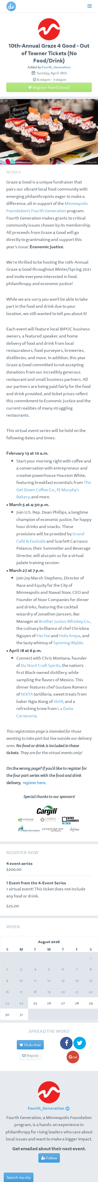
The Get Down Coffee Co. (53, 486)
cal (74, 1057)
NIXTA (27, 694)
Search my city (19, 1177)
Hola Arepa (69, 635)
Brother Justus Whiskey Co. (64, 621)
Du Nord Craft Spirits (40, 665)
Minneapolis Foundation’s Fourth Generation (47, 207)
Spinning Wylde (68, 642)
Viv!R (58, 701)
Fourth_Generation (56, 67)
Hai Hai (43, 635)
